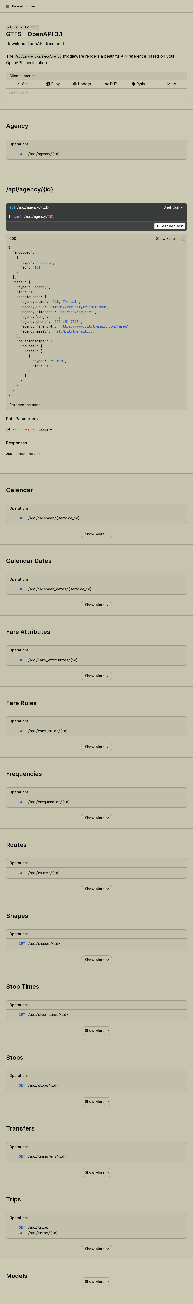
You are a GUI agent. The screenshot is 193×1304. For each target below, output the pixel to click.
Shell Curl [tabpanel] (19, 93)
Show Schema (168, 238)
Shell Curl (171, 207)
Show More (95, 534)
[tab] (23, 84)
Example (45, 429)
